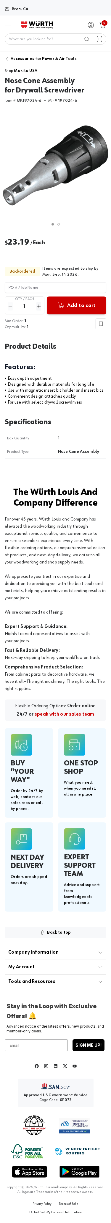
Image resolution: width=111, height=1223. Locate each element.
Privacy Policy (42, 1204)
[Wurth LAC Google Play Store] (79, 1172)
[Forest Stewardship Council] (27, 1151)
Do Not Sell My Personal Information (55, 1212)
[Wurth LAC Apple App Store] (29, 1172)
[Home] (37, 25)
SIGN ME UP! (88, 1045)
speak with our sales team (64, 714)
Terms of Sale (68, 1204)
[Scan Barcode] (99, 39)
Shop (21, 71)
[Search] (86, 39)
